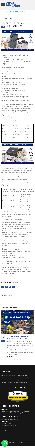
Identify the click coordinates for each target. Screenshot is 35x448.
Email (13, 287)
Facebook (2, 287)
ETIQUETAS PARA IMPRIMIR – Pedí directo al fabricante (18, 337)
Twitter (6, 287)
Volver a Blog (7, 19)
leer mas (9, 356)
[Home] (13, 5)
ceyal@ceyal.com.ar (7, 430)
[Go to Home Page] (2, 12)
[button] (14, 360)
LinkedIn (10, 287)
